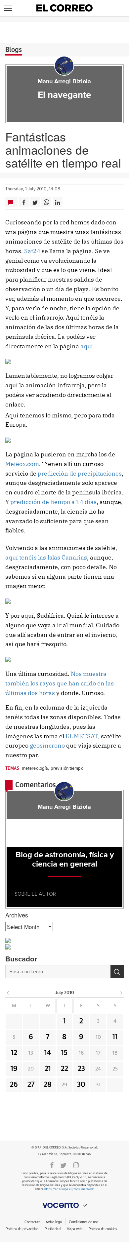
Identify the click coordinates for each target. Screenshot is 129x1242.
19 (14, 1069)
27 (30, 1084)
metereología (35, 768)
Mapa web (74, 1229)
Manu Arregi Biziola (64, 82)
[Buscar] (117, 971)
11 (115, 1037)
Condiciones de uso (83, 1222)
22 (64, 1069)
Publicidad (52, 1229)
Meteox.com (22, 464)
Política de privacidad (22, 1229)
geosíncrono (47, 745)
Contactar (31, 1222)
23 (81, 1069)
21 (48, 1069)
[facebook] (52, 1165)
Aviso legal (54, 1222)
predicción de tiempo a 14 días (53, 502)
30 (81, 1084)
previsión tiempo (67, 768)
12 (14, 1053)
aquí (86, 346)
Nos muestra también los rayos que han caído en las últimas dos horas (59, 683)
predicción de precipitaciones (80, 473)
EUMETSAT (81, 736)
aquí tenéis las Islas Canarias (46, 557)
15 (64, 1053)
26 (14, 1084)
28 (48, 1084)
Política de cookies (103, 1229)
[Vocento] (64, 1205)
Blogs (13, 50)
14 (47, 1053)
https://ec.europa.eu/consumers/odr (68, 1189)
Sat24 (32, 251)
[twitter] (63, 1165)
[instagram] (76, 1165)
